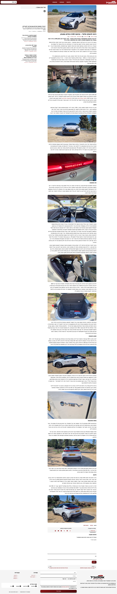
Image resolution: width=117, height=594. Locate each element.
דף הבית (33, 575)
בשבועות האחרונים (66, 98)
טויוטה (91, 525)
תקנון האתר (32, 577)
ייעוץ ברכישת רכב (71, 579)
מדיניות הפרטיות (65, 587)
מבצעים (55, 2)
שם (95, 556)
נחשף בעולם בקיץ (82, 98)
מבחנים (62, 2)
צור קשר (64, 579)
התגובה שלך (93, 539)
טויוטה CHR (85, 525)
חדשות (68, 2)
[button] (70, 531)
